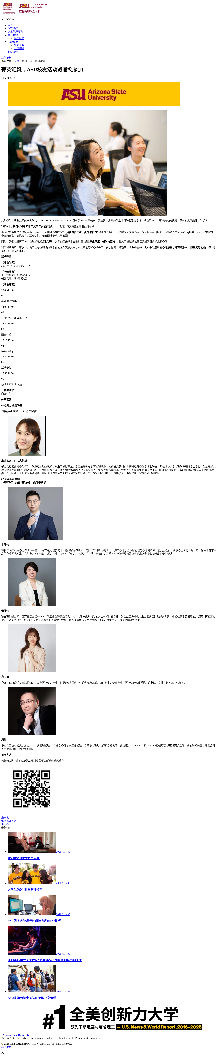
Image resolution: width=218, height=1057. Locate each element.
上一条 (5, 817)
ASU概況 (13, 41)
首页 (16, 61)
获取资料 (13, 51)
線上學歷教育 (15, 31)
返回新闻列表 (9, 821)
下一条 (5, 824)
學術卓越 (19, 45)
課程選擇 (13, 28)
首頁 (10, 25)
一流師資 (19, 48)
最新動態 (13, 35)
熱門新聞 (19, 38)
